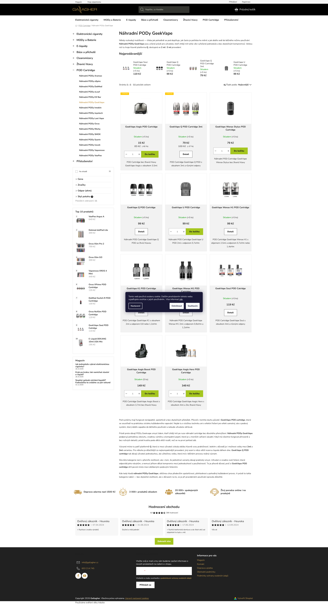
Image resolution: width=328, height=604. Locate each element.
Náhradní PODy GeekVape (91, 102)
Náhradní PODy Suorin (90, 139)
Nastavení (135, 306)
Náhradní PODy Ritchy (89, 129)
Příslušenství (84, 161)
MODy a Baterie (86, 40)
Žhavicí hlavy (85, 64)
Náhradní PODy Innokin (90, 107)
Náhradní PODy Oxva (89, 123)
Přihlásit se (145, 584)
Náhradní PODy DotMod (90, 86)
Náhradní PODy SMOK (90, 134)
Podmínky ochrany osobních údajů (212, 575)
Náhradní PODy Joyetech (91, 113)
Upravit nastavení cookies (137, 598)
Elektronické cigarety (89, 34)
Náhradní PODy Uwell (89, 145)
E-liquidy (82, 46)
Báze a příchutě (86, 52)
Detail (186, 154)
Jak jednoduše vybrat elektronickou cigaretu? (92, 365)
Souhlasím (193, 306)
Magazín (78, 2)
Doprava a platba (205, 568)
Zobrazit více (164, 541)
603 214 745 (88, 568)
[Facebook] (78, 576)
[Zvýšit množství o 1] (139, 154)
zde (181, 299)
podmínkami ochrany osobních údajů (176, 578)
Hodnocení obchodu (164, 507)
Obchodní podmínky (206, 571)
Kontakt (200, 564)
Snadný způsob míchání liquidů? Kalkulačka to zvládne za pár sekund (92, 381)
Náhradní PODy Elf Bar (90, 97)
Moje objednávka (94, 2)
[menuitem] (87, 19)
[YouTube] (85, 576)
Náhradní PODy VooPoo (90, 155)
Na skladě (95, 171)
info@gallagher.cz (90, 562)
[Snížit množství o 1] (126, 154)
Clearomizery (85, 58)
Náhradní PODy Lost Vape (91, 118)
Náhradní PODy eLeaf (89, 91)
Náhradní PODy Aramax (90, 75)
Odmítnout (177, 306)
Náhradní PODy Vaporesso (92, 150)
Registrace (246, 2)
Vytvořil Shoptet (245, 598)
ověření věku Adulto (95, 602)
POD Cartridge (86, 70)
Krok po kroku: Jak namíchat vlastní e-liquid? (92, 373)
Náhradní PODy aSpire (90, 81)
